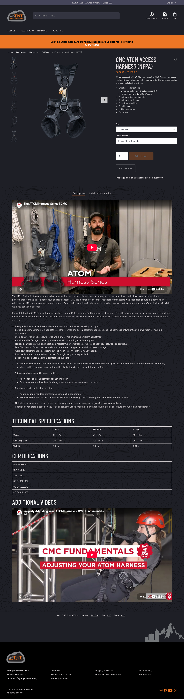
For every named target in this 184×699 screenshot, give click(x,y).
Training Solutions (59, 678)
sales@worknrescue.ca (18, 670)
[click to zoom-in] (65, 100)
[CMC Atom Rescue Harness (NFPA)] (175, 59)
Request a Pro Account (61, 674)
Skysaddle (91, 350)
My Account (151, 18)
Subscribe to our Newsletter (108, 674)
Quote (165, 18)
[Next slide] (104, 100)
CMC (83, 350)
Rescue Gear (21, 52)
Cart (175, 18)
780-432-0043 (20, 674)
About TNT (56, 670)
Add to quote (125, 168)
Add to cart (141, 156)
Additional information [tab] (100, 193)
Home (10, 52)
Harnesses (34, 52)
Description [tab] (79, 193)
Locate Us (12, 678)
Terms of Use (145, 674)
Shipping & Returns (104, 670)
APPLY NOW (92, 44)
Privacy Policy (145, 670)
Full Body (45, 52)
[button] (125, 154)
